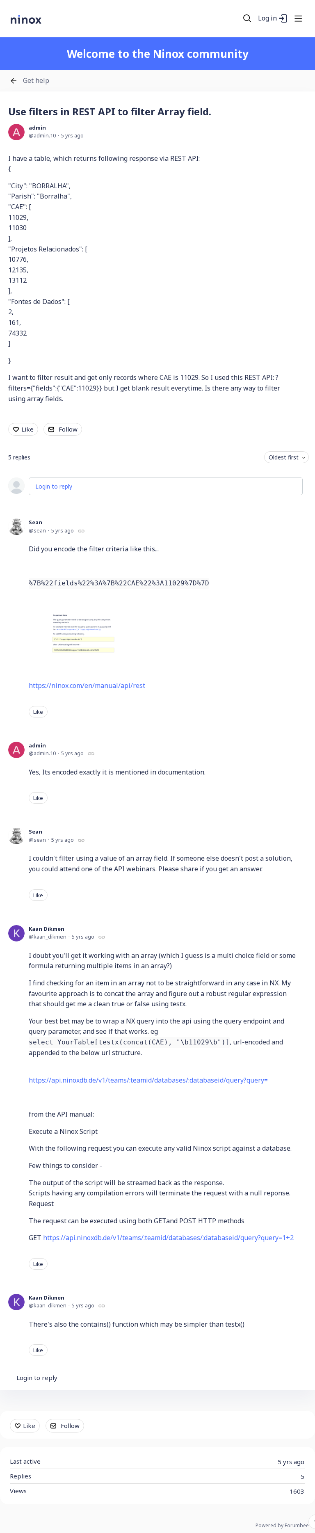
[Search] (247, 18)
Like (27, 429)
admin (37, 127)
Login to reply (53, 486)
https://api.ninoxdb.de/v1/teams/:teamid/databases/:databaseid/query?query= (148, 1080)
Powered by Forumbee (282, 1526)
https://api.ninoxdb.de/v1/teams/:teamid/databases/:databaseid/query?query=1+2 (168, 1237)
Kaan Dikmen (46, 928)
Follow (68, 429)
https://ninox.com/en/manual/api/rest (87, 685)
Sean (35, 522)
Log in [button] (267, 18)
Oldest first (284, 457)
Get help (36, 81)
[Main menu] (298, 18)
